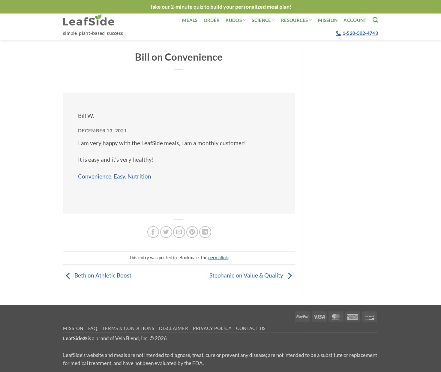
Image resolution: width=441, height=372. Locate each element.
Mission (328, 20)
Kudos (234, 20)
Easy (119, 176)
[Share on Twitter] (166, 232)
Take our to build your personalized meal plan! (220, 6)
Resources (294, 20)
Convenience (94, 176)
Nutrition (139, 176)
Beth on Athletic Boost (102, 275)
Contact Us (251, 328)
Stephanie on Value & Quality (246, 275)
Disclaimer (173, 328)
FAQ (93, 328)
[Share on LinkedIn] (205, 232)
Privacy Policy (212, 328)
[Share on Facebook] (153, 232)
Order (212, 20)
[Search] (375, 20)
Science (261, 20)
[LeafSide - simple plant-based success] (93, 20)
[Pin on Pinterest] (192, 232)
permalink (218, 257)
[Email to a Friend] (179, 232)
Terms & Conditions (128, 328)
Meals (190, 20)
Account (355, 20)
